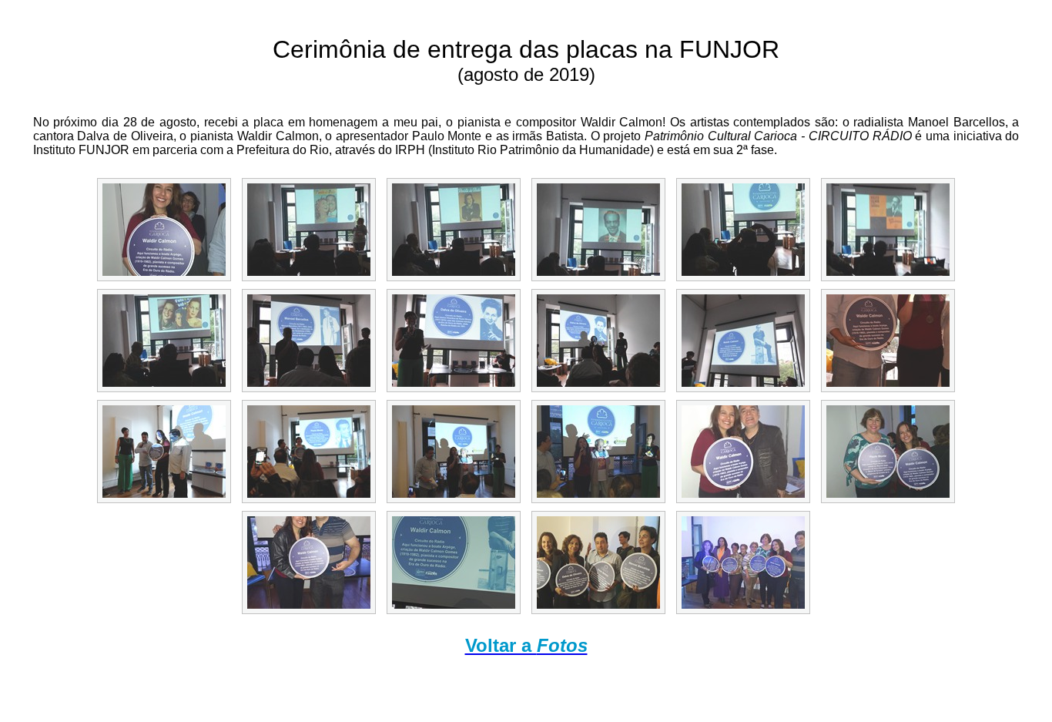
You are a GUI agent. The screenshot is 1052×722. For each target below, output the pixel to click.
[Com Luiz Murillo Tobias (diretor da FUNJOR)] (888, 340)
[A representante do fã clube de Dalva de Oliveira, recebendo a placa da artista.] (598, 340)
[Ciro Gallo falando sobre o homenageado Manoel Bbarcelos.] (309, 340)
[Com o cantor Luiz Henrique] (309, 562)
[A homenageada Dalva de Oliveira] (454, 340)
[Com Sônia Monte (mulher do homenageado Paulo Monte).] (888, 451)
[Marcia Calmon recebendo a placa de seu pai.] (164, 451)
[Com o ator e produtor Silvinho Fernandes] (743, 451)
